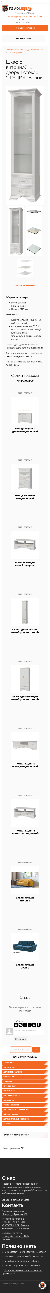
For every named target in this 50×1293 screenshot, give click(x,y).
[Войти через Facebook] (25, 1025)
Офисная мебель (10, 1114)
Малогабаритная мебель (16, 1110)
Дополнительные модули (16, 1119)
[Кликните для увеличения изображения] (25, 145)
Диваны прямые (25, 862)
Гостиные (9, 1091)
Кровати (9, 1063)
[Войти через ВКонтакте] (21, 1025)
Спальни (9, 1077)
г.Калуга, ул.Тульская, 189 (14, 1214)
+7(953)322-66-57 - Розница (15, 1225)
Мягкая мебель (11, 1095)
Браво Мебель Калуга (10, 1284)
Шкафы (8, 1081)
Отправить (20, 1039)
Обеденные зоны (11, 1105)
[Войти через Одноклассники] (39, 1025)
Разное (7, 1124)
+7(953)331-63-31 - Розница (15, 1228)
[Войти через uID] (16, 1025)
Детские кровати (12, 1072)
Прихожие (9, 1086)
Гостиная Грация (25, 393)
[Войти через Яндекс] (30, 1025)
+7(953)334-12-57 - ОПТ (13, 1222)
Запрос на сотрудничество (16, 1135)
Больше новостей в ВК (25, 28)
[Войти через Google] (34, 1025)
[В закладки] (25, 286)
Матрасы (9, 1067)
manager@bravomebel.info (25, 16)
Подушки (8, 1100)
